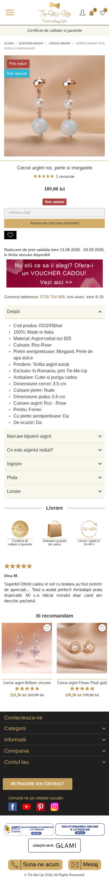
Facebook (12, 807)
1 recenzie (65, 176)
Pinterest (40, 807)
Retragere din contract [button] (37, 784)
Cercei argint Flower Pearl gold (82, 683)
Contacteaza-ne (23, 718)
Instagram (54, 807)
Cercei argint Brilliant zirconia (27, 683)
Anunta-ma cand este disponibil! (54, 223)
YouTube (26, 807)
